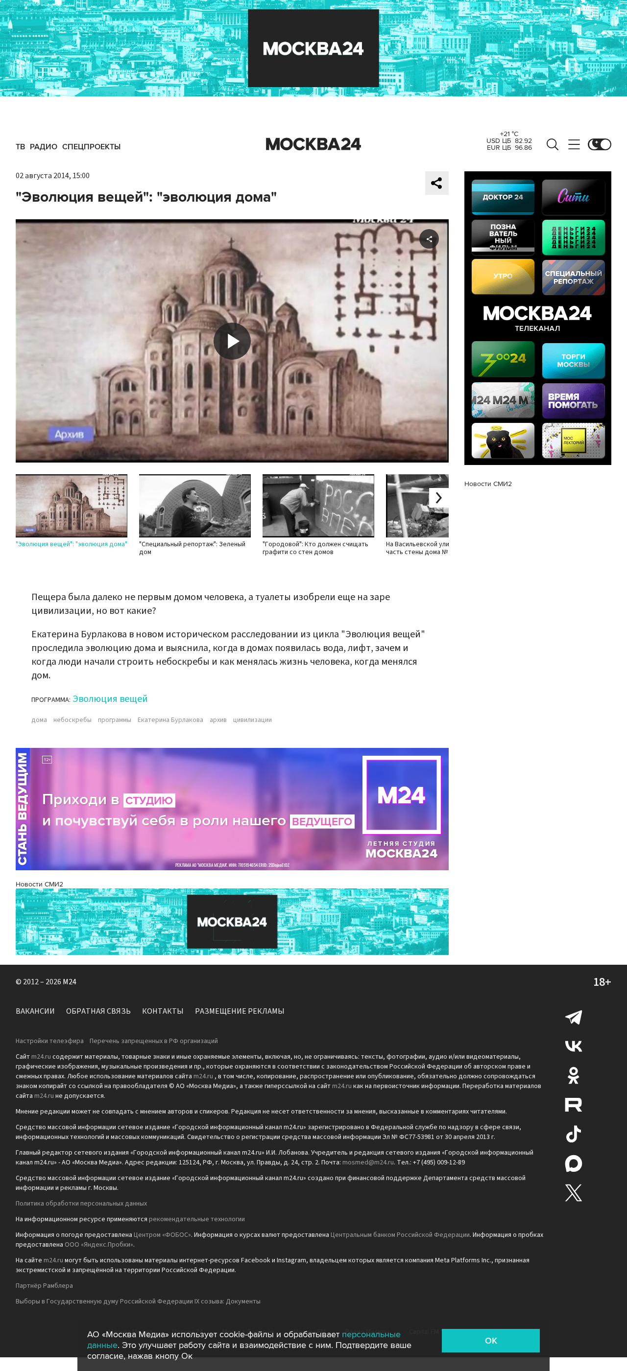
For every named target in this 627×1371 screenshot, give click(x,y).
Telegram (573, 1016)
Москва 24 (313, 144)
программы (114, 720)
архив (218, 720)
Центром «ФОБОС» (162, 1235)
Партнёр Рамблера (44, 1286)
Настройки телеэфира (50, 1041)
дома (39, 720)
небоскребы (72, 720)
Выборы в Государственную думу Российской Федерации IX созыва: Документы (138, 1301)
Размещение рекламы (240, 1011)
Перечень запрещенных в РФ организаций (154, 1041)
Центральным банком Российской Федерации (400, 1235)
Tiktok (573, 1134)
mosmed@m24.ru (368, 1162)
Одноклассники (573, 1075)
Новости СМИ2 (39, 884)
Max (573, 1163)
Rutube (573, 1105)
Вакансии (35, 1011)
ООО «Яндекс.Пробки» (99, 1245)
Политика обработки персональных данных (81, 1203)
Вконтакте (573, 1046)
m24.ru (41, 1057)
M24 (69, 981)
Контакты (163, 1011)
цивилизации (252, 720)
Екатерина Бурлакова (170, 720)
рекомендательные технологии (197, 1219)
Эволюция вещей (110, 699)
